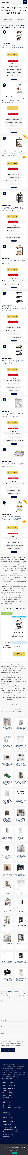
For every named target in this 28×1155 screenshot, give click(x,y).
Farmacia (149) (7, 1117)
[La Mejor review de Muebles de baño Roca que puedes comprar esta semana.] (20, 793)
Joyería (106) (7, 1124)
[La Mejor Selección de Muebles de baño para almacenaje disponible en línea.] (7, 830)
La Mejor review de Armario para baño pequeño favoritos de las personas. (21, 855)
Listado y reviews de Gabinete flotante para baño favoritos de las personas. (21, 909)
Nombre (4, 1020)
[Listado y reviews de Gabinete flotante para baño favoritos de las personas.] (20, 902)
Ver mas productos (6, 613)
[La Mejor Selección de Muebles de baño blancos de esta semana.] (20, 830)
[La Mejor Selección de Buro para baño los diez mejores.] (20, 956)
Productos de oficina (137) (10, 1127)
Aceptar (14, 1152)
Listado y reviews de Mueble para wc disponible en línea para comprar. (7, 927)
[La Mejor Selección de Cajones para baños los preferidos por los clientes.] (20, 739)
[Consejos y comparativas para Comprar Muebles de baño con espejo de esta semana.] (7, 793)
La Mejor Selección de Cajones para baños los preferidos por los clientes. (20, 747)
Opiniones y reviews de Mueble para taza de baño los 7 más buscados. (7, 729)
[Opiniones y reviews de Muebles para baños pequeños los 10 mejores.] (20, 722)
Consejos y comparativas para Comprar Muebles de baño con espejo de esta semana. (7, 801)
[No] (26, 1149)
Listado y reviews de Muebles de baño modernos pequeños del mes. (20, 891)
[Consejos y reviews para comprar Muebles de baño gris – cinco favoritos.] (20, 920)
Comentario (5, 1001)
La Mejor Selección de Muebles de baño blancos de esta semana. (21, 838)
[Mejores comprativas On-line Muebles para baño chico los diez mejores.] (20, 812)
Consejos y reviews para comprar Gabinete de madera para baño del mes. (20, 783)
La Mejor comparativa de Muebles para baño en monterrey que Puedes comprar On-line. (7, 856)
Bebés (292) (6, 1112)
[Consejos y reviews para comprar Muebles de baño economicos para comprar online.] (7, 902)
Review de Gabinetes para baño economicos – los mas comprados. (20, 874)
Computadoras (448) (9, 1110)
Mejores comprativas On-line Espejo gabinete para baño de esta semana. (7, 891)
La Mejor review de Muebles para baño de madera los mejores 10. (7, 874)
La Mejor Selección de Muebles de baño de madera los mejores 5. (21, 979)
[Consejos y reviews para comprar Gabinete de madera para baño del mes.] (20, 775)
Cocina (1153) (7, 1105)
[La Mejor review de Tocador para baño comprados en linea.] (7, 972)
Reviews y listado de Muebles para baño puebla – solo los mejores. (7, 783)
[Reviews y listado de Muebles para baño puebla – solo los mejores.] (7, 775)
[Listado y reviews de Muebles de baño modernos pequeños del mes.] (20, 884)
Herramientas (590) (8, 1134)
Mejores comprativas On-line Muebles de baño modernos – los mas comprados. (7, 820)
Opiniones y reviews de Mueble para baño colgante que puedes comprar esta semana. (21, 945)
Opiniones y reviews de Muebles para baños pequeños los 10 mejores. (21, 729)
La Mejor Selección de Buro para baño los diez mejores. (20, 962)
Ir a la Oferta (12, 55)
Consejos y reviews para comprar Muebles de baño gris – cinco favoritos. (20, 927)
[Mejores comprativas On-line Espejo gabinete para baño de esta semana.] (7, 884)
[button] (25, 2)
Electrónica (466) (8, 1097)
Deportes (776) (7, 1093)
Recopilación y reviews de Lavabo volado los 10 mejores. (7, 962)
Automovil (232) (7, 1114)
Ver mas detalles (19, 654)
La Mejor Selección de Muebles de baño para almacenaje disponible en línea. (7, 838)
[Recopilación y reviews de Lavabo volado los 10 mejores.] (7, 956)
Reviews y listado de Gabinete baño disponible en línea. (7, 746)
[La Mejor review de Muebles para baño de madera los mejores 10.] (7, 867)
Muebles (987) (7, 1136)
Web (2, 1033)
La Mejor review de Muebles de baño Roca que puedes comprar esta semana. (21, 801)
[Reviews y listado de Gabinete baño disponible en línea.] (7, 739)
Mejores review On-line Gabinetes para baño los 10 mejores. (7, 764)
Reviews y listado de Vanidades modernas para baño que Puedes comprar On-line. (21, 765)
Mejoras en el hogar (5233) (11, 1132)
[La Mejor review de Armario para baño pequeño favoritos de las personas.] (20, 848)
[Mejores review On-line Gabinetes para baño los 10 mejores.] (7, 757)
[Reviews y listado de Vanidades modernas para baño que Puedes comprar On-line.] (20, 757)
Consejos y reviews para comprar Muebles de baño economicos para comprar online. (7, 909)
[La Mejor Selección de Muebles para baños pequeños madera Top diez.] (7, 938)
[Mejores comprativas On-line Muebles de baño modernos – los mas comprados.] (7, 812)
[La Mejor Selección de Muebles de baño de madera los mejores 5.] (20, 972)
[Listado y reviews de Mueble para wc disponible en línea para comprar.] (7, 920)
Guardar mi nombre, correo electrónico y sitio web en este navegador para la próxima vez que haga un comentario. (12, 1043)
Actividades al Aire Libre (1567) (12, 1107)
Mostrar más (14, 79)
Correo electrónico (6, 1027)
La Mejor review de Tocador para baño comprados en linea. (7, 979)
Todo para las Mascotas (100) (11, 1129)
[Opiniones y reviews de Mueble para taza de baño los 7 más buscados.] (7, 722)
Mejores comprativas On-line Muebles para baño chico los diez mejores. (21, 820)
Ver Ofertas (13, 63)
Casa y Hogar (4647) (9, 1085)
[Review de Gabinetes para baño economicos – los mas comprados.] (20, 867)
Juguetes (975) (7, 1090)
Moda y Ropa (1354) (9, 1088)
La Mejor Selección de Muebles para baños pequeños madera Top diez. (7, 945)
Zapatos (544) (7, 1095)
